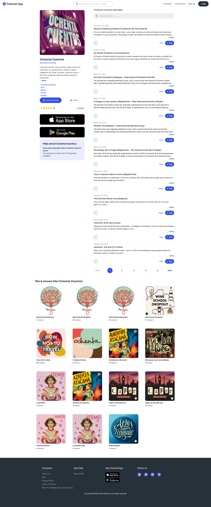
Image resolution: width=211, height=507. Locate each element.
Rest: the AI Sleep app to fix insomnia (57, 487)
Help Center (79, 473)
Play (170, 43)
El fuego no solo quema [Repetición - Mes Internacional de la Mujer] (128, 101)
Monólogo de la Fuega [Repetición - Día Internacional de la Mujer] (127, 150)
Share (75, 100)
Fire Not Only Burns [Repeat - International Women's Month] (124, 77)
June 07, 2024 (99, 50)
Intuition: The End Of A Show (108, 247)
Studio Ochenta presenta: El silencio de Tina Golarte (120, 29)
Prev (98, 270)
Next (170, 270)
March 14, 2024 (100, 74)
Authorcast (180, 4)
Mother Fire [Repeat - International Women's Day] (119, 126)
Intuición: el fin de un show (107, 223)
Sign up (191, 4)
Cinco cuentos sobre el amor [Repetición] (115, 174)
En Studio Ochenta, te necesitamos (111, 53)
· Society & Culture (48, 85)
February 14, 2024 (101, 171)
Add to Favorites (52, 100)
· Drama (43, 95)
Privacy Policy (47, 480)
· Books (43, 90)
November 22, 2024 (101, 26)
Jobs (44, 477)
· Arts (42, 87)
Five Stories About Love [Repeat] (110, 198)
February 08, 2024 (101, 220)
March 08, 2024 (100, 123)
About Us (46, 473)
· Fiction (43, 93)
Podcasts (167, 4)
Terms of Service (49, 484)
